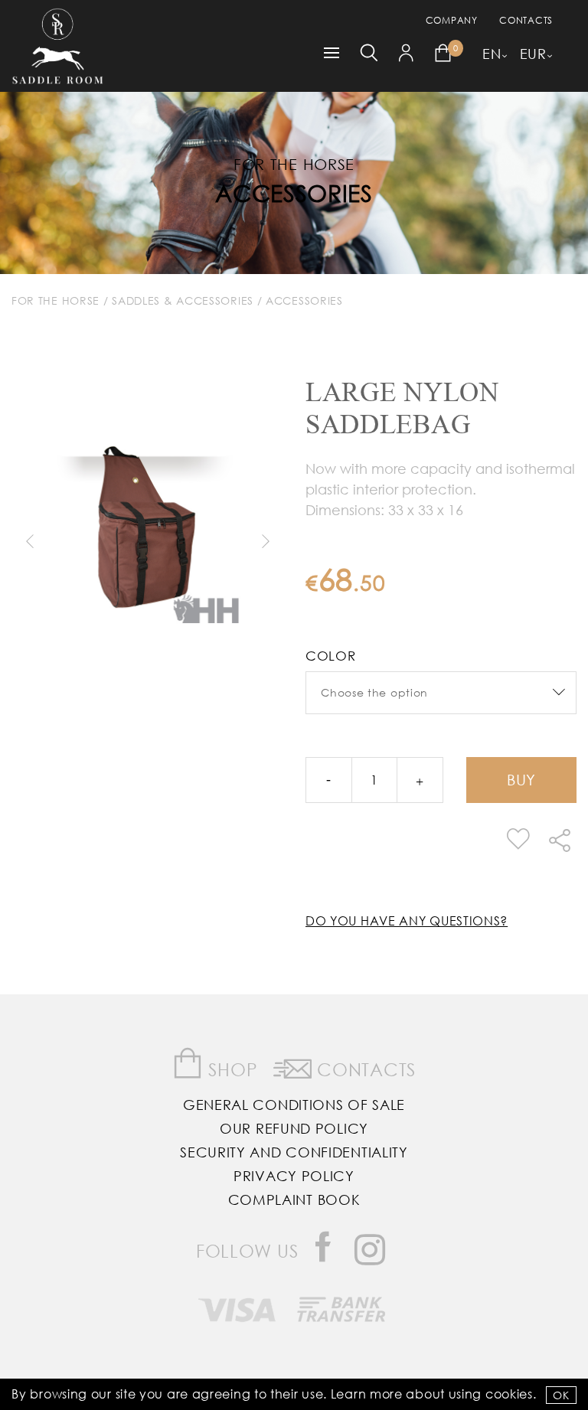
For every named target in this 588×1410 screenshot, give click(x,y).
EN (491, 53)
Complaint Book (294, 1199)
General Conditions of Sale (294, 1104)
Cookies (509, 1394)
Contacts (526, 20)
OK (561, 1395)
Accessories (294, 192)
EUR (533, 53)
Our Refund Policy (294, 1128)
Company (452, 20)
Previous (29, 541)
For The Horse (55, 300)
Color (330, 656)
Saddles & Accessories (182, 300)
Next (264, 541)
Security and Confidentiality (294, 1152)
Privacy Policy (294, 1175)
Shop (231, 1069)
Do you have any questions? (406, 920)
